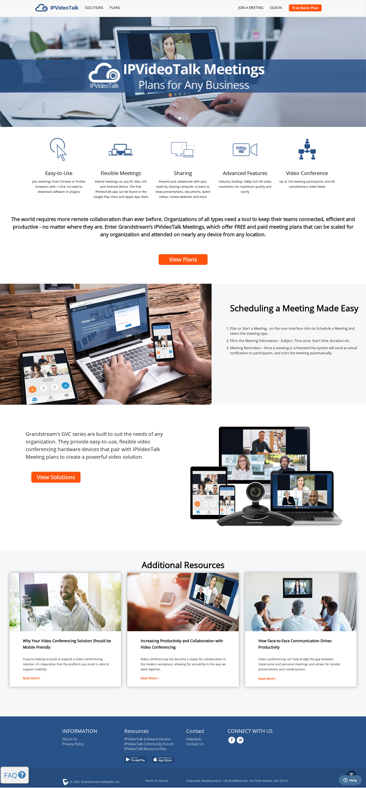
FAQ (10, 775)
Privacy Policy (73, 744)
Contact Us (195, 744)
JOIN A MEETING (250, 7)
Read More (31, 678)
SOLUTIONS (94, 7)
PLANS (115, 7)
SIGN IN (276, 7)
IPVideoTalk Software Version (147, 739)
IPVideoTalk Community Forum (149, 744)
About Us (69, 739)
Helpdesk (193, 739)
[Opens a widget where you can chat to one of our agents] (350, 780)
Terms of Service (156, 781)
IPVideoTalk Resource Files (145, 748)
